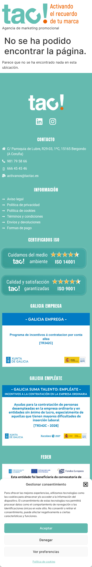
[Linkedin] (39, 121)
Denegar (46, 540)
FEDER (46, 457)
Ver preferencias (46, 552)
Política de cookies (44, 561)
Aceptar (46, 528)
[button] (85, 484)
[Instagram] (52, 121)
